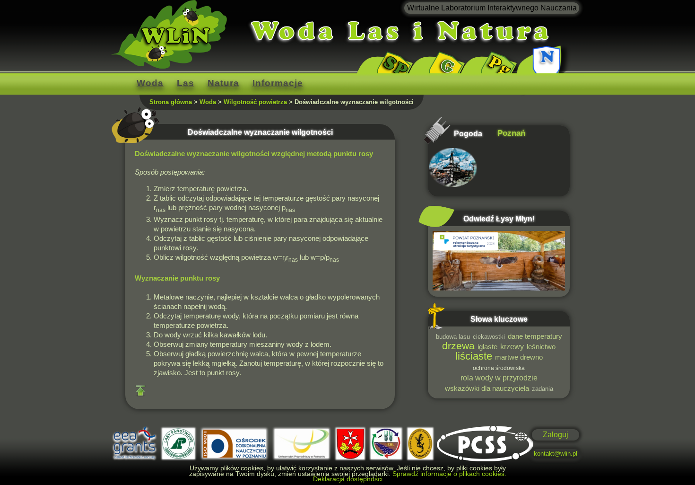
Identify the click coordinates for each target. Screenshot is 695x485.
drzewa (458, 345)
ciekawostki (489, 336)
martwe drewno (519, 357)
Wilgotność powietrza (255, 102)
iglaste (487, 347)
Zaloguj (555, 435)
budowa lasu (453, 336)
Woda (150, 83)
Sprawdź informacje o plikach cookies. (449, 473)
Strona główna (170, 102)
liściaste (473, 356)
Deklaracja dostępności (347, 479)
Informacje (277, 83)
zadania (542, 388)
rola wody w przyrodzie (499, 377)
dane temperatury (535, 336)
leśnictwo (541, 347)
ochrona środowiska (499, 368)
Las (185, 83)
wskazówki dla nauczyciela (487, 388)
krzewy (512, 346)
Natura (223, 83)
